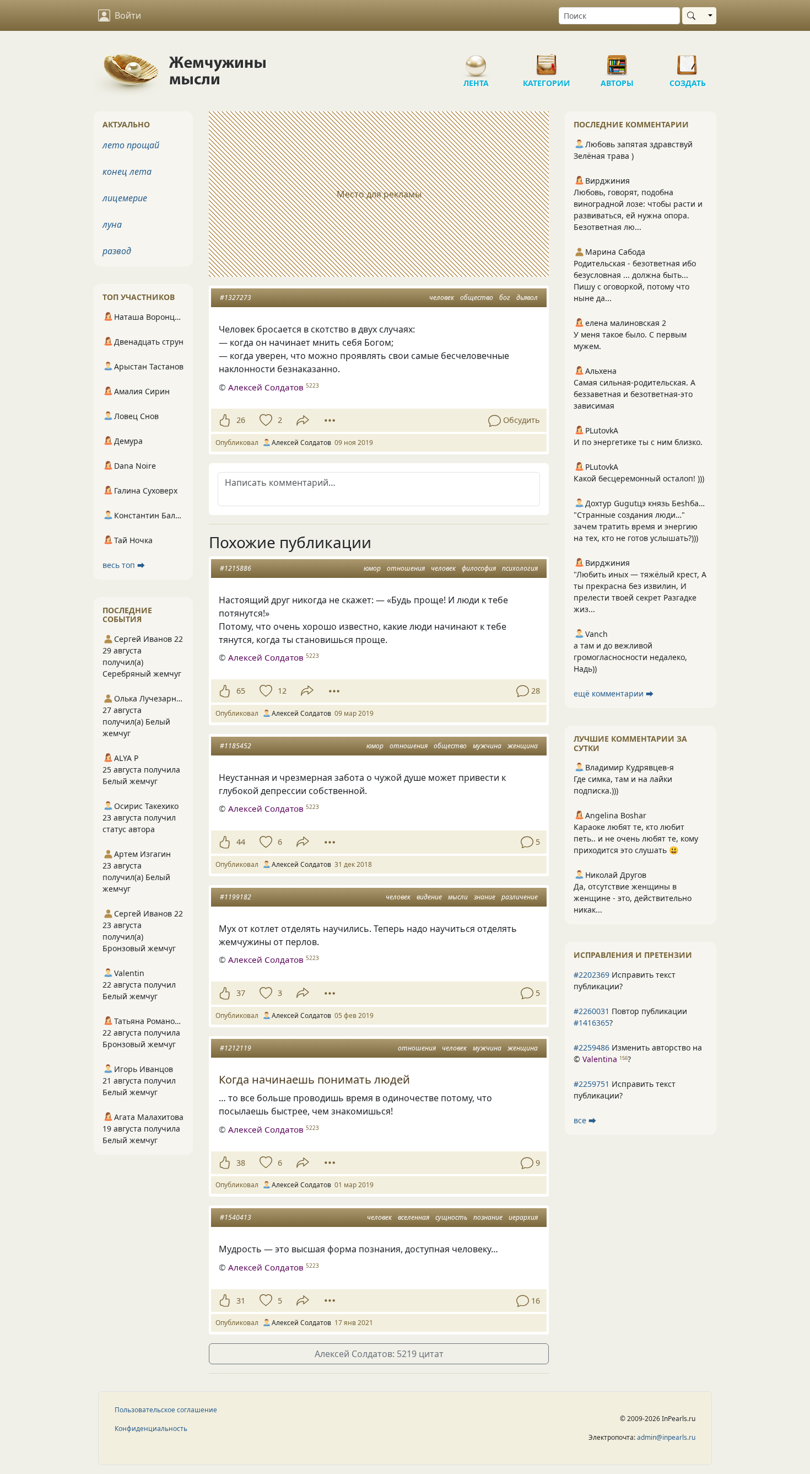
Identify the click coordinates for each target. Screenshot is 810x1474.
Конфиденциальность (151, 1428)
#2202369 (591, 974)
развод (116, 251)
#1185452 (235, 746)
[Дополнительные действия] (329, 420)
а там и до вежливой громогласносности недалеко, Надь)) (630, 657)
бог (504, 297)
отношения (406, 568)
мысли (458, 897)
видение (429, 897)
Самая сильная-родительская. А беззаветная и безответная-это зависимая (634, 394)
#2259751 (591, 1084)
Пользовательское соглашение (166, 1409)
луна (112, 224)
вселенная (413, 1217)
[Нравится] (224, 420)
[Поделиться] (302, 420)
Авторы (617, 60)
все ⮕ (585, 1120)
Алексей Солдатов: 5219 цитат (379, 1354)
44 (240, 842)
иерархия (523, 1217)
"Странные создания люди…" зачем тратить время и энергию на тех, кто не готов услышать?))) (636, 526)
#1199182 (235, 897)
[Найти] (693, 15)
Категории (546, 60)
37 (240, 993)
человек (441, 297)
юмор (372, 568)
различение (519, 897)
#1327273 (235, 297)
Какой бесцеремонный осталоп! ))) (639, 478)
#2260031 (591, 1011)
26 (240, 420)
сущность (451, 1217)
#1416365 (591, 1022)
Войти (128, 15)
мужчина (487, 746)
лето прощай (130, 145)
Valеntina (599, 1059)
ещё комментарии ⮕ (614, 693)
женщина (522, 746)
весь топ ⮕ (123, 565)
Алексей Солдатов (266, 387)
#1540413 (235, 1217)
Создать (687, 60)
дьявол (527, 297)
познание (488, 1217)
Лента (476, 60)
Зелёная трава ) (604, 156)
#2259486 (591, 1047)
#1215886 (235, 568)
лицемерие (124, 198)
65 (240, 690)
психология (520, 568)
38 (240, 1162)
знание (484, 897)
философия (479, 568)
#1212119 (235, 1048)
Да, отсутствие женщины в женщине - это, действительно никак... (633, 898)
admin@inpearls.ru (666, 1437)
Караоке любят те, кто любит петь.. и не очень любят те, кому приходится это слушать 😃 (636, 838)
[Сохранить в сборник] (264, 420)
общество (476, 297)
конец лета (127, 171)
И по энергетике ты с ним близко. (638, 442)
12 (282, 690)
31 (240, 1300)
